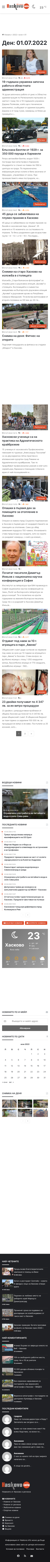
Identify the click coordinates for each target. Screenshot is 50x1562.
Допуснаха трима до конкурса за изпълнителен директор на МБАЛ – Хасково (22, 813)
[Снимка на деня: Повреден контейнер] (9, 1113)
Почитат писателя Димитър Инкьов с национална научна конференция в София (22, 576)
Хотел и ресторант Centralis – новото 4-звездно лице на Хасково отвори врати (30, 1284)
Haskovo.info (25, 1540)
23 (38, 1072)
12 (12, 1066)
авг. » (11, 1082)
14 (25, 1066)
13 (18, 1066)
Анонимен (19, 1441)
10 (45, 1060)
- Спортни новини (10, 1510)
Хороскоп (8, 1523)
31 (45, 1077)
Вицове (7, 1529)
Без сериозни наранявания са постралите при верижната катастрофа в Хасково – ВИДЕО (28, 1384)
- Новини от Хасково (11, 1502)
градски (18, 1416)
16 (38, 1066)
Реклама (30, 1549)
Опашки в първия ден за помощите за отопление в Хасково (20, 511)
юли (21, 35)
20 (18, 1072)
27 (19, 1077)
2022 (15, 35)
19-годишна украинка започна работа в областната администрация (23, 85)
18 (5, 1072)
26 (12, 1077)
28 (25, 1077)
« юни (4, 1082)
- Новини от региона (11, 1504)
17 (44, 1066)
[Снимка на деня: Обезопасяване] (25, 1113)
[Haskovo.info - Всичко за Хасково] (18, 6)
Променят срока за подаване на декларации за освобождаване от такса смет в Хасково (29, 1313)
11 (5, 1066)
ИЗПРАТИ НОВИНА (37, 923)
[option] (25, 804)
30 (38, 1077)
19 (12, 1072)
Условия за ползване (15, 1549)
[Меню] (3, 8)
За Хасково (9, 1526)
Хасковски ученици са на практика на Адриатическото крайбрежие (22, 440)
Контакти (40, 1549)
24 (44, 1072)
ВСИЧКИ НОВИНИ (14, 923)
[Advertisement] (25, 375)
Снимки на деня (11, 1517)
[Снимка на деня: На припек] (40, 1104)
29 (31, 1077)
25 (5, 1077)
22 (31, 1072)
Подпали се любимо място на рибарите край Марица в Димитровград (27, 1298)
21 (25, 1072)
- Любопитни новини (11, 1507)
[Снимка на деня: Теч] (25, 1104)
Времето (8, 1520)
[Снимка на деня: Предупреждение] (40, 1113)
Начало (7, 35)
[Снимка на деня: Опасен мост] (9, 1104)
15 (31, 1066)
